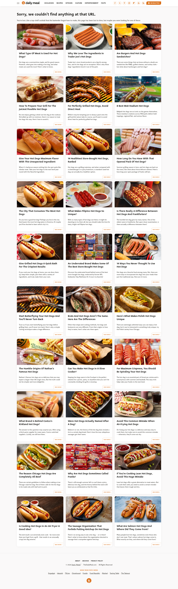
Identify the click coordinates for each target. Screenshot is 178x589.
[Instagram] (129, 3)
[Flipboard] (134, 3)
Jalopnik (60, 573)
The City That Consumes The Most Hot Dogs (39, 212)
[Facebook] (115, 3)
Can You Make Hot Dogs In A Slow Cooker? (86, 370)
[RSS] (143, 3)
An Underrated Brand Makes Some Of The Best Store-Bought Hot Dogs (88, 265)
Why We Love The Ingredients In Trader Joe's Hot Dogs (86, 55)
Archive (85, 561)
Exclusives (49, 3)
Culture (78, 3)
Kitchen (69, 3)
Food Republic (95, 573)
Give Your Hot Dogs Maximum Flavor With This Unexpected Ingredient (39, 160)
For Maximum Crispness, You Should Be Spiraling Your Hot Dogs (136, 370)
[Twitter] (119, 3)
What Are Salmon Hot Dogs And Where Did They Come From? (134, 527)
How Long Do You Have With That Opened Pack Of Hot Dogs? (135, 160)
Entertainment (91, 3)
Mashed (105, 573)
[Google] (138, 3)
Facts (103, 3)
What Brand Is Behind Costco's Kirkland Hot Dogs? (35, 422)
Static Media (76, 565)
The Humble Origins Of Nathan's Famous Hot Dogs (36, 370)
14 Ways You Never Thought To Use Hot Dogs (136, 265)
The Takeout (125, 573)
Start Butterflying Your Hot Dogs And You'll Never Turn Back (39, 317)
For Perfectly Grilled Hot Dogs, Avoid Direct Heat (88, 107)
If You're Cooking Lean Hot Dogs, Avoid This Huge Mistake (135, 475)
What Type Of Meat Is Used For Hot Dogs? (38, 55)
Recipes (60, 3)
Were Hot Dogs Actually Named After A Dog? (88, 422)
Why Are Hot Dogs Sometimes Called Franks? (88, 475)
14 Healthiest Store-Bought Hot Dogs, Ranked (88, 160)
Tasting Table (114, 573)
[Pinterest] (124, 3)
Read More (58, 72)
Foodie (85, 573)
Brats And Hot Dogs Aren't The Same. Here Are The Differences (88, 317)
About (77, 561)
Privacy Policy (97, 561)
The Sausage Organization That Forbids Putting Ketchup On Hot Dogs (88, 527)
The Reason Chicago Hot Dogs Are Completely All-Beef (37, 475)
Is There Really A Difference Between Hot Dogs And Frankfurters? (137, 212)
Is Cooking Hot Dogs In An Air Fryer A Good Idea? (39, 527)
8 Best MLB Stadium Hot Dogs (133, 105)
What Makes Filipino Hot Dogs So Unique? (86, 212)
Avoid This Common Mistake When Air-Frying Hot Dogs (136, 422)
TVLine (67, 573)
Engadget (51, 573)
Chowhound (76, 573)
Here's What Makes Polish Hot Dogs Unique (136, 317)
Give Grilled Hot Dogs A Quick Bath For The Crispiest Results (38, 265)
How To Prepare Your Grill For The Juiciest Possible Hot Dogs (37, 107)
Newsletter (154, 3)
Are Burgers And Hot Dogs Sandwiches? (131, 55)
